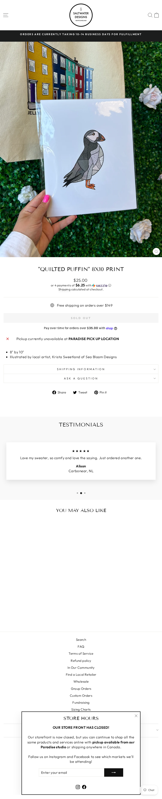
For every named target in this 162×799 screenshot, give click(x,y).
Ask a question (81, 378)
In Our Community (81, 668)
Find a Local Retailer (81, 675)
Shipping (64, 289)
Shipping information (81, 369)
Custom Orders (81, 696)
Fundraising (81, 703)
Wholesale (81, 681)
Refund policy (81, 661)
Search (81, 640)
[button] (81, 285)
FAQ (81, 647)
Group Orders (81, 689)
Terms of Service (81, 653)
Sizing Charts (80, 709)
